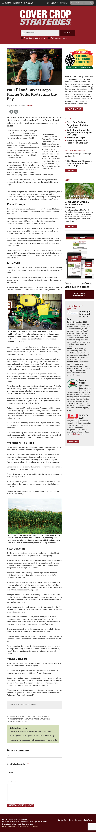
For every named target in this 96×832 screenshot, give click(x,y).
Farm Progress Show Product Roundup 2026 (78, 141)
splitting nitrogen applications (38, 719)
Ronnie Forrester (16, 719)
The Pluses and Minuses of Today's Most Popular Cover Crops (79, 163)
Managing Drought (76, 137)
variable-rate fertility (18, 721)
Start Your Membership (79, 294)
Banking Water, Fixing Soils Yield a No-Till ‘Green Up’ (31, 736)
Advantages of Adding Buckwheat (77, 126)
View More (70, 170)
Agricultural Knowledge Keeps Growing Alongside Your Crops (79, 132)
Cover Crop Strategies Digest (34, 38)
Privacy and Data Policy (83, 820)
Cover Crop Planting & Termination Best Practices (77, 204)
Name (10, 755)
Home (71, 820)
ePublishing (34, 826)
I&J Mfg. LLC (83, 416)
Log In (55, 3)
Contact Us (62, 820)
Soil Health (29, 106)
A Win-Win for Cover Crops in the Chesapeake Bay (30, 731)
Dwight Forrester (24, 717)
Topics (8, 3)
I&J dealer (77, 434)
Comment (11, 782)
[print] (16, 112)
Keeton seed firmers (41, 717)
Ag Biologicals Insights (59, 38)
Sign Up (67, 33)
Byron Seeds (82, 381)
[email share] (11, 112)
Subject (10, 773)
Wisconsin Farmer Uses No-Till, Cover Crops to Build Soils (33, 740)
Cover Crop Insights (76, 122)
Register (64, 3)
